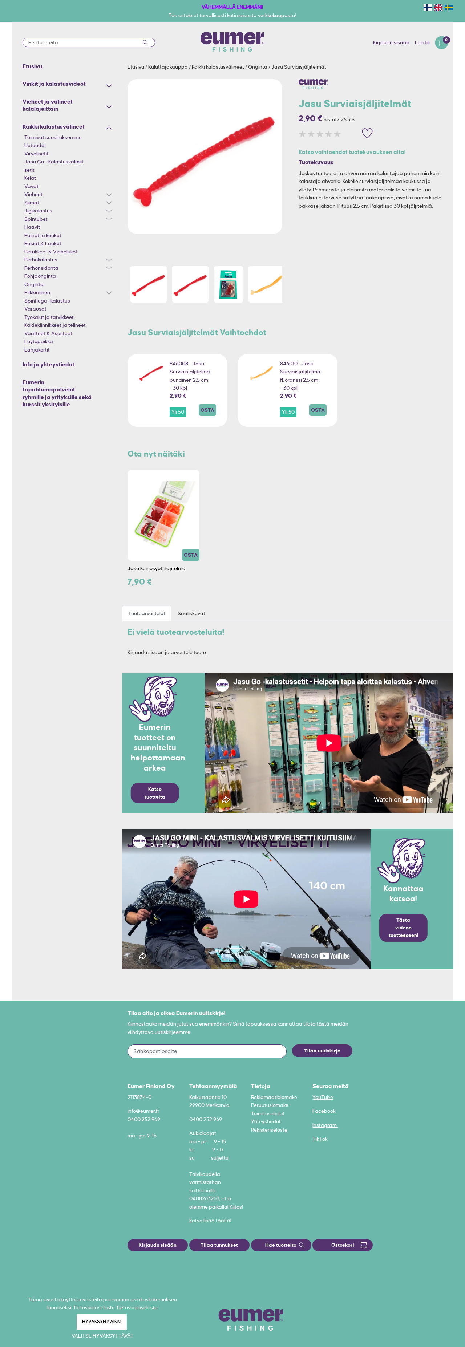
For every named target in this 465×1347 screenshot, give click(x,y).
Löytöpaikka (38, 341)
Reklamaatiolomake (274, 1097)
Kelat (30, 178)
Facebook (324, 1111)
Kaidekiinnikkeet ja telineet (55, 325)
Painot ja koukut (42, 235)
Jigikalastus (38, 211)
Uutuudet (35, 145)
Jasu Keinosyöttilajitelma (157, 568)
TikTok (320, 1139)
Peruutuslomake (269, 1105)
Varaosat (35, 309)
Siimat (31, 203)
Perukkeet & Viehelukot (50, 252)
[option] (205, 156)
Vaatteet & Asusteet (48, 333)
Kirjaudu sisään (391, 42)
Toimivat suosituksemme (53, 137)
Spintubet (36, 219)
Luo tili (422, 42)
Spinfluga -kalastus (47, 301)
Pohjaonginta (40, 276)
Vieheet (33, 194)
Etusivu (136, 67)
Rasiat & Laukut (42, 243)
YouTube (322, 1097)
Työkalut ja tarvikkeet (49, 317)
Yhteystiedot (266, 1121)
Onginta (34, 284)
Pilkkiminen (37, 292)
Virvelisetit (36, 154)
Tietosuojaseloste (137, 1307)
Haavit (32, 227)
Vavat (31, 186)
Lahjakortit (37, 350)
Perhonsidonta (41, 268)
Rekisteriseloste (269, 1130)
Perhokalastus (40, 260)
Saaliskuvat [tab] (191, 613)
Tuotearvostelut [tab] (146, 613)
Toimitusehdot (267, 1113)
